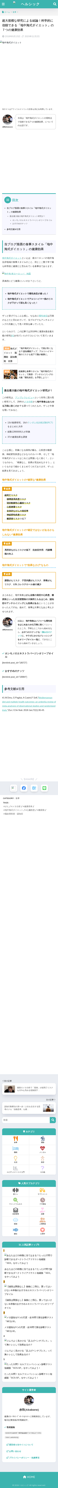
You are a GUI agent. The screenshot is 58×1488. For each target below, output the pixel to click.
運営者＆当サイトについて (20, 1445)
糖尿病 (41, 810)
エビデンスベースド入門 (16, 1172)
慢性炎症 (43, 316)
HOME (30, 1477)
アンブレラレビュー (25, 397)
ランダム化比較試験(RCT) (40, 422)
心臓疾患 (31, 810)
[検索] (53, 1120)
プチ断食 (42, 1204)
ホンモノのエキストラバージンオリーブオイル (32, 220)
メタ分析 (28, 402)
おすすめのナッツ (20, 224)
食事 (18, 798)
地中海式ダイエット (12, 258)
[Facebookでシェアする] (23, 788)
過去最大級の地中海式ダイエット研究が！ (27, 216)
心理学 (42, 1234)
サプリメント (42, 1194)
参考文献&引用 (13, 229)
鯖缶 (15, 1234)
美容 (42, 1162)
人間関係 (42, 1224)
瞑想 (15, 1224)
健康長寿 (28, 806)
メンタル (42, 1152)
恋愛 (42, 1214)
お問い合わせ (14, 1451)
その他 (42, 1172)
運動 (42, 1142)
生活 (15, 1162)
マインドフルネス (15, 1204)
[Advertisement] (29, 76)
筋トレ (15, 1194)
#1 (12, 335)
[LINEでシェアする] (44, 788)
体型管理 (15, 1214)
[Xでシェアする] (13, 788)
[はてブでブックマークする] (34, 788)
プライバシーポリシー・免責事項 (23, 1458)
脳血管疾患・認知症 (14, 813)
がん (7, 806)
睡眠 (15, 1152)
